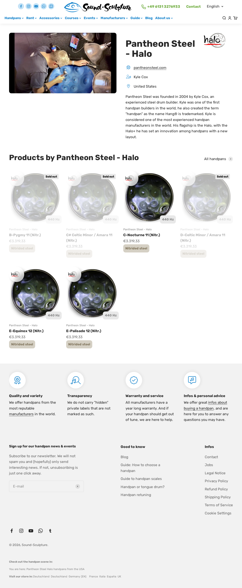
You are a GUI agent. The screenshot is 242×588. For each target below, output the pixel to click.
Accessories (49, 18)
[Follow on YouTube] (36, 6)
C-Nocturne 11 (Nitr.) (141, 235)
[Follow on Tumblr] (51, 6)
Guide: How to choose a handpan (140, 468)
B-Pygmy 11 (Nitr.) (25, 235)
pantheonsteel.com (150, 67)
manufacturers (21, 414)
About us (162, 18)
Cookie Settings (218, 513)
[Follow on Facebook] (21, 6)
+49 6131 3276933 (163, 6)
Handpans (13, 18)
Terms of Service (219, 505)
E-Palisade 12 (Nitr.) (83, 331)
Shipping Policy (218, 497)
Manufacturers (113, 18)
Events (89, 18)
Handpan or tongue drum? (142, 487)
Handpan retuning (136, 495)
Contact (193, 6)
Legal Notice (215, 473)
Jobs (209, 465)
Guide (135, 18)
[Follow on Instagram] (29, 6)
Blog (149, 18)
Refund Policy (216, 489)
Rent (30, 18)
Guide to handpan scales (141, 479)
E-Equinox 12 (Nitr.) (26, 331)
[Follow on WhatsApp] (44, 6)
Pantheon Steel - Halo (23, 229)
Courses (71, 18)
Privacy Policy (216, 481)
